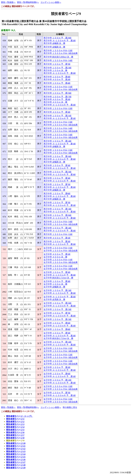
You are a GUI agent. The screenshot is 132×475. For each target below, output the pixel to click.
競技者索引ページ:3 (15, 424)
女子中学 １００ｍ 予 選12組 (57, 380)
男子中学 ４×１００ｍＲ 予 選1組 (60, 118)
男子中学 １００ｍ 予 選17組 (57, 97)
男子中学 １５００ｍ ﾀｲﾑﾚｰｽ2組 (58, 50)
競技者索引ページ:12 (15, 449)
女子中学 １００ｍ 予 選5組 (57, 333)
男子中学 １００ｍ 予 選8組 (57, 193)
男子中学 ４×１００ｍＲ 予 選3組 (60, 159)
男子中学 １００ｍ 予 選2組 (57, 241)
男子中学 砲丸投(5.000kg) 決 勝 (58, 57)
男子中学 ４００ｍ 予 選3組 (57, 112)
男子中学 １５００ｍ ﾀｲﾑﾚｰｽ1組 (58, 87)
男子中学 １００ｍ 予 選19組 (57, 93)
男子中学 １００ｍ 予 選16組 (57, 156)
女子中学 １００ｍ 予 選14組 (57, 342)
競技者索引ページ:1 (15, 419)
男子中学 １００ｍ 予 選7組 (57, 64)
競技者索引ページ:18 (15, 465)
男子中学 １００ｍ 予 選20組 (57, 38)
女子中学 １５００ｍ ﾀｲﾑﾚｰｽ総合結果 (61, 250)
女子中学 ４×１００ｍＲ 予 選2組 (60, 275)
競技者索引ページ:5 (15, 430)
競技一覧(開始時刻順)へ (28, 2)
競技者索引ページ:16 (15, 459)
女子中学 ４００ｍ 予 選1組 (57, 254)
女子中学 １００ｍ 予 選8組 (57, 329)
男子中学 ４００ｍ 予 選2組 (57, 79)
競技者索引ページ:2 (15, 421)
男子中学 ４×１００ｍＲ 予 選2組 (60, 40)
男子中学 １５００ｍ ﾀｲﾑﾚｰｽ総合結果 (61, 53)
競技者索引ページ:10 (15, 443)
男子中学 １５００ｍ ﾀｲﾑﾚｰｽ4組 (58, 60)
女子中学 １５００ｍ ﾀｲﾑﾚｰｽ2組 (58, 355)
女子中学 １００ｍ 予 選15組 (57, 309)
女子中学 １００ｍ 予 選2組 (57, 367)
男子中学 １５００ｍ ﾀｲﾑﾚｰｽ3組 (58, 122)
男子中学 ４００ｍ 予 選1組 (57, 238)
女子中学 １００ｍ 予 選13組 (57, 290)
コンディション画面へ (50, 2)
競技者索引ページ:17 (15, 462)
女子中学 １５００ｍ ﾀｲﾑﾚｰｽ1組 (58, 248)
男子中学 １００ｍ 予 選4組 (57, 77)
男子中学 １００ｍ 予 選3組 (57, 165)
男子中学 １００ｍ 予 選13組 (57, 209)
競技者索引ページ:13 (15, 451)
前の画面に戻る (70, 407)
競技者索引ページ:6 (15, 432)
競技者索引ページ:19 (15, 468)
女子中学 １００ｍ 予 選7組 (57, 313)
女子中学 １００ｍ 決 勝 (55, 284)
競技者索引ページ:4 (15, 427)
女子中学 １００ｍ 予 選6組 (57, 323)
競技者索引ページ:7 (15, 435)
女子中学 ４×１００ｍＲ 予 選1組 (60, 370)
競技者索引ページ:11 (15, 446)
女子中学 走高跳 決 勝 (54, 299)
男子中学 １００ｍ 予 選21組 (57, 116)
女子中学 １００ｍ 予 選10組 (57, 303)
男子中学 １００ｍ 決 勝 (55, 70)
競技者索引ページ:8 (15, 438)
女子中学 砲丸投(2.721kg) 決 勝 (58, 278)
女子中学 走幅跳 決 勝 (54, 287)
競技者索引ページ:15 (15, 457)
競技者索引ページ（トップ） (19, 416)
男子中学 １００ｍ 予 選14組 (57, 141)
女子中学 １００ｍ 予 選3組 (57, 272)
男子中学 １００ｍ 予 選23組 (57, 68)
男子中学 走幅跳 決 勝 (54, 43)
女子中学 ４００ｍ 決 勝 (55, 257)
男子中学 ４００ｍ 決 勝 (55, 102)
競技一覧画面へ (8, 2)
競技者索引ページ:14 (15, 454)
